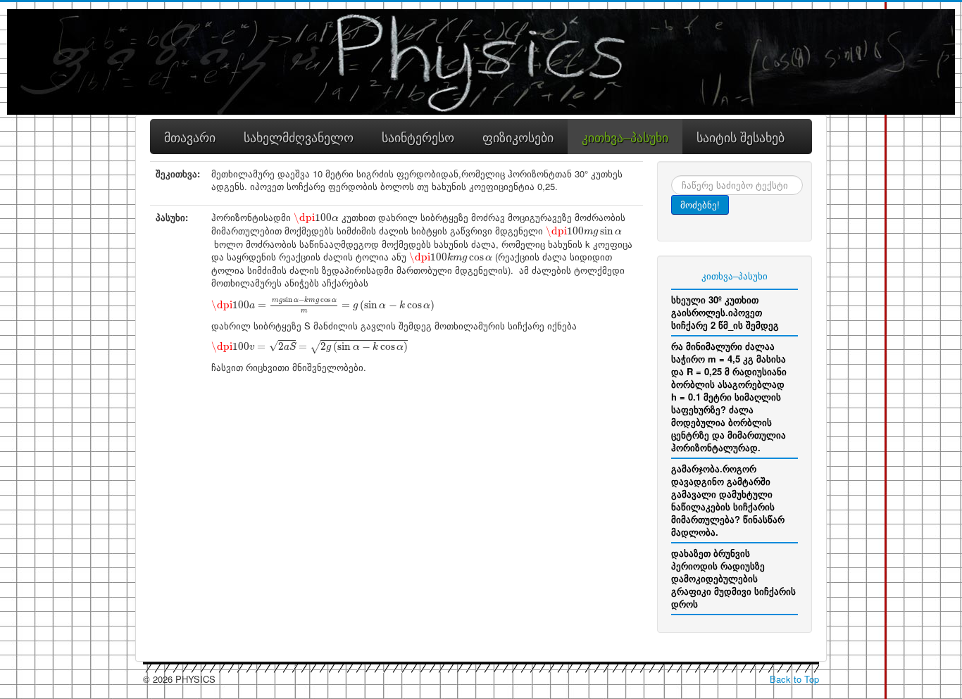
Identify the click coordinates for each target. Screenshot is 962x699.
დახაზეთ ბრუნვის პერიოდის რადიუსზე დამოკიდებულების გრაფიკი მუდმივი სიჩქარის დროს (733, 578)
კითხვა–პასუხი (734, 275)
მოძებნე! (700, 204)
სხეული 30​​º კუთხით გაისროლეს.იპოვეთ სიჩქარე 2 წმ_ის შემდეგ (725, 312)
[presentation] (316, 218)
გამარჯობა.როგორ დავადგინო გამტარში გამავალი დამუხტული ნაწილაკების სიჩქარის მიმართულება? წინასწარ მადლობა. (728, 500)
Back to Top (794, 679)
